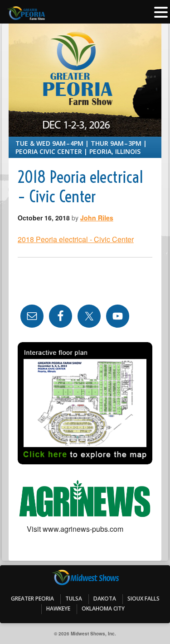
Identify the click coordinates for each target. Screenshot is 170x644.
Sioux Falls (143, 598)
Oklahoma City (103, 608)
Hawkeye (58, 608)
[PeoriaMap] (85, 403)
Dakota (104, 598)
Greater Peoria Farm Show (85, 51)
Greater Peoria (32, 598)
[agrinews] (85, 499)
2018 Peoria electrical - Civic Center (76, 239)
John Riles (96, 217)
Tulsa (73, 598)
